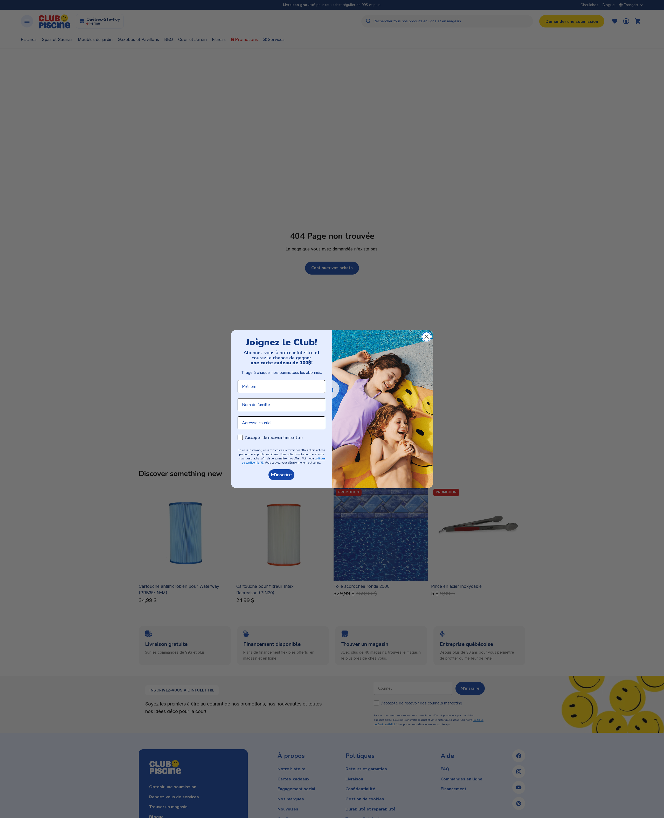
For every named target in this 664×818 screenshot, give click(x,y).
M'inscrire (281, 475)
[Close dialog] (426, 336)
